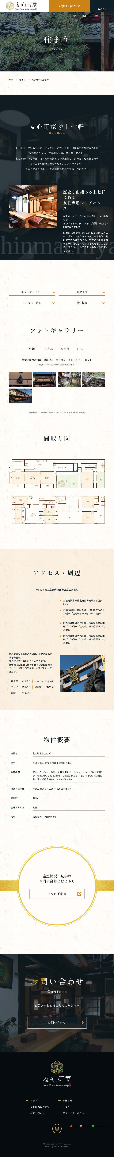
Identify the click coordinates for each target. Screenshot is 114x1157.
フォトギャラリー (32, 292)
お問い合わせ (69, 5)
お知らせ (67, 1100)
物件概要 (82, 302)
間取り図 (82, 292)
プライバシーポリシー (75, 1113)
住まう (66, 1106)
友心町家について (40, 1106)
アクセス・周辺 (31, 302)
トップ (34, 1100)
